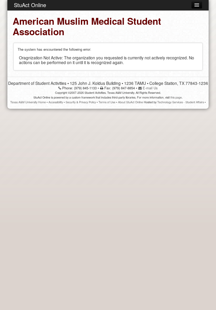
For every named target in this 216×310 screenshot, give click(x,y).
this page (176, 97)
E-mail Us (150, 87)
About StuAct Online (130, 102)
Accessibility (55, 102)
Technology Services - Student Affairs (180, 102)
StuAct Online (30, 5)
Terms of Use (107, 102)
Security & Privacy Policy (81, 102)
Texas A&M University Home (28, 102)
